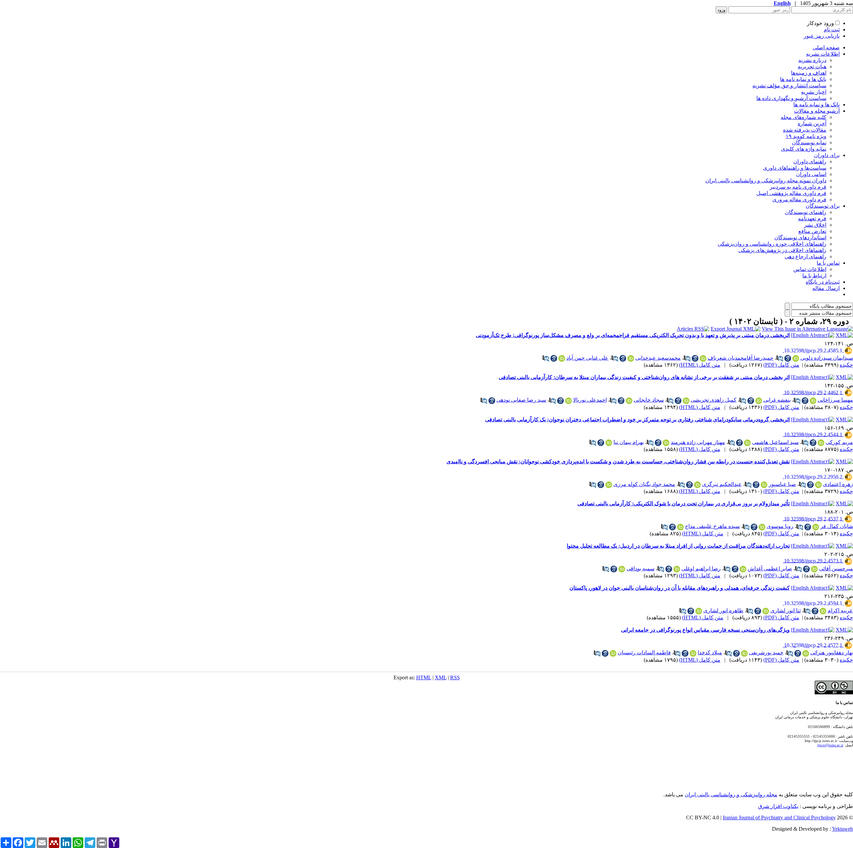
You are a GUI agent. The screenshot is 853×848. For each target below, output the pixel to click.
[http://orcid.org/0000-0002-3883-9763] (630, 358)
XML (440, 677)
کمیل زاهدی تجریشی (713, 400)
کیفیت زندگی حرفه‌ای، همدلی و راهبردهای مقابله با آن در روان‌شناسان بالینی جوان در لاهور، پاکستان (679, 588)
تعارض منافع (812, 231)
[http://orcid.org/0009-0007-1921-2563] (813, 400)
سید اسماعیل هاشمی (775, 442)
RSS (455, 677)
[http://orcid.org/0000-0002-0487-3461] (608, 484)
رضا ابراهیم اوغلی (701, 568)
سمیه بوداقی (640, 568)
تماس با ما (828, 263)
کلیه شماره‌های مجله (803, 117)
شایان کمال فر (836, 526)
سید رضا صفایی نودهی (521, 400)
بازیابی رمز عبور (822, 36)
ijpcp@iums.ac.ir (830, 745)
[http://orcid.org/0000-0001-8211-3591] (697, 484)
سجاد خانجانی (649, 400)
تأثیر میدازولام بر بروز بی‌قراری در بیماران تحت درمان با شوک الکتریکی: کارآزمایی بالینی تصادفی (683, 503)
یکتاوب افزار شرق (778, 806)
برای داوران (827, 155)
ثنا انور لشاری (785, 610)
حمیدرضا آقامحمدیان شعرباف (740, 358)
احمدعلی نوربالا (590, 400)
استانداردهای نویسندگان (800, 237)
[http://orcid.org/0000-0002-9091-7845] (805, 653)
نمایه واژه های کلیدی (803, 149)
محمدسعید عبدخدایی (658, 358)
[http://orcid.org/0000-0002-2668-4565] (821, 442)
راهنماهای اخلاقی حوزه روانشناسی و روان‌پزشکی (772, 244)
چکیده (846, 365)
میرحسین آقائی (836, 568)
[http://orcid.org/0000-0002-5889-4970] (621, 569)
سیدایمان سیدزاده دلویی (826, 358)
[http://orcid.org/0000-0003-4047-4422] (666, 442)
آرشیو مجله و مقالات (817, 111)
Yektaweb (842, 829)
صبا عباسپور (782, 484)
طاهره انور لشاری (723, 610)
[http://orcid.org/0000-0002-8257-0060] (758, 400)
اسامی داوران (811, 174)
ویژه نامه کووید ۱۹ (806, 136)
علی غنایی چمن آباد (587, 358)
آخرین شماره (812, 123)
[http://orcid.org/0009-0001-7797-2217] (815, 527)
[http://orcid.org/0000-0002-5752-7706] (686, 400)
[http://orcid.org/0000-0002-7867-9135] (762, 527)
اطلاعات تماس (809, 269)
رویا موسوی (780, 526)
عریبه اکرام (840, 610)
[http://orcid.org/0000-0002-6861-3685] (795, 358)
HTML (423, 677)
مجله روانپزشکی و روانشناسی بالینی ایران (731, 794)
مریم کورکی (839, 442)
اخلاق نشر (815, 225)
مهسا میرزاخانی (835, 400)
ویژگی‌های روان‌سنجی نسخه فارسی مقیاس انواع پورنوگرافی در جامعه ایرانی (705, 630)
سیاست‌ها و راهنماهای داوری (794, 168)
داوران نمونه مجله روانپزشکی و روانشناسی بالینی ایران (765, 180)
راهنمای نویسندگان (805, 212)
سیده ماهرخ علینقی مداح (712, 526)
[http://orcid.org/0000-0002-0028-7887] (814, 569)
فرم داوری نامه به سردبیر (798, 187)
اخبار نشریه (813, 92)
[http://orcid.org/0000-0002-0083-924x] (613, 653)
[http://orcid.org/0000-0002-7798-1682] (568, 400)
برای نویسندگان (823, 206)
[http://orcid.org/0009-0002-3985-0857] (823, 611)
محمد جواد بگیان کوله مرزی (644, 484)
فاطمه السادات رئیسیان (644, 652)
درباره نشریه (812, 60)
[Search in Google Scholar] (787, 358)
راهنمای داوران (809, 161)
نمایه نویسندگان (809, 142)
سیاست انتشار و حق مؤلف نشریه (789, 85)
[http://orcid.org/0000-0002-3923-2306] (743, 569)
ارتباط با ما (814, 275)
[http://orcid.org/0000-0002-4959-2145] (608, 442)
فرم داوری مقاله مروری (799, 199)
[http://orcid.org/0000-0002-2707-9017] (765, 611)
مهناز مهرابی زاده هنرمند (698, 442)
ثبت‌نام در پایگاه (823, 282)
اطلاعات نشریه (823, 54)
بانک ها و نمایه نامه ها (803, 79)
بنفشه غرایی (777, 400)
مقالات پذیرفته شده (804, 130)
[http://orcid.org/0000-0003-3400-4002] (561, 358)
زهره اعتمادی (838, 484)
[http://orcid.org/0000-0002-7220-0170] (747, 442)
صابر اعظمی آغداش (770, 568)
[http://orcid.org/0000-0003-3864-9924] (744, 653)
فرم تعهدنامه (812, 218)
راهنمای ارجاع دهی (805, 256)
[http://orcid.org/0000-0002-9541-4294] (818, 484)
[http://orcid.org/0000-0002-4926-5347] (703, 358)
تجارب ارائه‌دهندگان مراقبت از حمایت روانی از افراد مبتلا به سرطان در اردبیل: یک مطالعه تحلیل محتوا (678, 546)
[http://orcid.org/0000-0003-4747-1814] (676, 569)
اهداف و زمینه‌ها (808, 73)
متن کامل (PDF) (781, 365)
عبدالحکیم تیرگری (722, 484)
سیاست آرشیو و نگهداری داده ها (791, 98)
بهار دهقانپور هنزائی (831, 652)
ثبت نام (832, 29)
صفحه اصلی (826, 47)
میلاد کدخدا (710, 652)
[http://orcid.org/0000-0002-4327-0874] (698, 611)
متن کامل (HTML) (699, 365)
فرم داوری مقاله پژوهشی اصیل (791, 193)
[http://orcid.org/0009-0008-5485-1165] (693, 653)
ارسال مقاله (826, 288)
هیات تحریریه (812, 66)
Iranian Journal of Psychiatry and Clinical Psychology (779, 817)
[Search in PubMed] (779, 358)
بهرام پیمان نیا (628, 442)
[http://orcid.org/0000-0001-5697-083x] (629, 400)
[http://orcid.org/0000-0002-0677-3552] (764, 484)
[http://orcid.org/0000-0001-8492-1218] (680, 527)
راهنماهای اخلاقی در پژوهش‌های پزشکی (782, 250)
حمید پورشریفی (766, 652)
